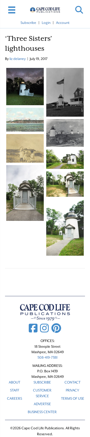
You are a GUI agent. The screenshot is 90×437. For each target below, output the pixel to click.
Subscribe (28, 23)
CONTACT (72, 382)
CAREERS (14, 398)
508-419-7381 (48, 357)
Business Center (42, 412)
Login (46, 23)
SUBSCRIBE (42, 382)
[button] (79, 9)
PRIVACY (72, 390)
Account (63, 23)
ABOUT (14, 382)
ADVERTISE (42, 404)
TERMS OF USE (72, 398)
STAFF (14, 390)
